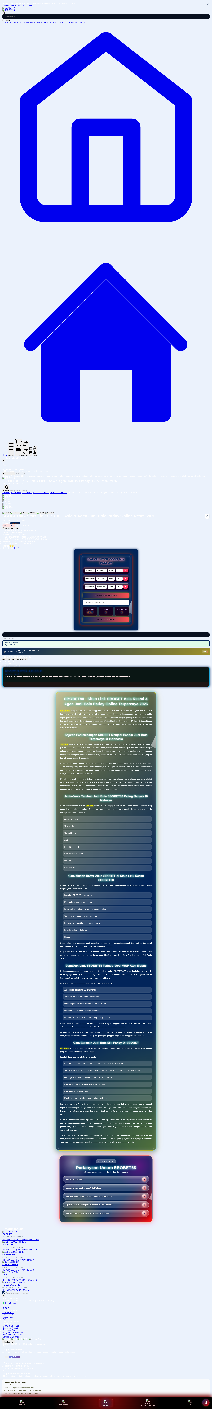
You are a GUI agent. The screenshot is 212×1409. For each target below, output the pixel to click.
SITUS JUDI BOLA (41, 493)
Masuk (30, 6)
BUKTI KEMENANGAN (148, 1405)
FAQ (4, 1319)
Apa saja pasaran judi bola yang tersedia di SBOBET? (89, 1196)
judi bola (90, 806)
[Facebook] (3, 1308)
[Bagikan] (3, 1292)
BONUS (22, 1405)
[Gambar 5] (41, 513)
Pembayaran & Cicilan (12, 1335)
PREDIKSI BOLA (40, 22)
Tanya (6, 491)
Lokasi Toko (7, 1317)
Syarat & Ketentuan (10, 1326)
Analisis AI (21, 474)
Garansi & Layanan (10, 1337)
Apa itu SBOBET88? (74, 1179)
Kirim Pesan (10, 1303)
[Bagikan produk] (3, 490)
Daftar (24, 6)
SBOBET (17, 6)
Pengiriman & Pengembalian (15, 1332)
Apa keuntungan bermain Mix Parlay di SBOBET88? (88, 1213)
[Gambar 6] (49, 513)
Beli (13, 638)
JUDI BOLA (27, 22)
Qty (3, 631)
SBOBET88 (7, 6)
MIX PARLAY (80, 22)
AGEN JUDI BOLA (58, 493)
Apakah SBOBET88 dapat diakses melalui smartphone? (89, 1205)
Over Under (15, 659)
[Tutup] (3, 460)
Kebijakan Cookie (10, 1330)
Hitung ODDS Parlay (106, 619)
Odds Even (6, 659)
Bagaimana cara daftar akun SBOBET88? (83, 1188)
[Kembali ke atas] (3, 1295)
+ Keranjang (13, 491)
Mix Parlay (65, 1048)
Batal (7, 1357)
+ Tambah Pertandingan (106, 595)
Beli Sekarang (22, 491)
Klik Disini (18, 548)
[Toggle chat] (206, 1402)
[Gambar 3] (24, 513)
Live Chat (190, 1405)
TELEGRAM (64, 1405)
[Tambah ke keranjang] (6, 1293)
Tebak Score (24, 659)
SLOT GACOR (68, 22)
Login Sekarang (14, 1357)
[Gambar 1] (6, 513)
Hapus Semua (9, 474)
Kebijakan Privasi (10, 1328)
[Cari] (3, 12)
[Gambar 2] (15, 513)
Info (204, 652)
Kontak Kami (8, 1315)
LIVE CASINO (54, 22)
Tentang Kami (8, 1313)
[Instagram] (6, 1308)
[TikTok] (9, 1308)
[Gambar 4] (32, 513)
